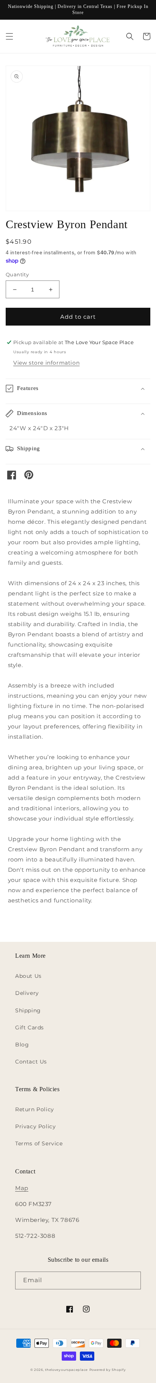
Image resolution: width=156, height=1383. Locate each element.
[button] (9, 36)
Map (21, 1188)
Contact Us (31, 1061)
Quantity (17, 274)
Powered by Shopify (107, 1370)
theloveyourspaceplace (66, 1370)
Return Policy (34, 1109)
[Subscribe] (132, 1280)
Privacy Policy (35, 1126)
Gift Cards (29, 1027)
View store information (46, 362)
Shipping (28, 1010)
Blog (22, 1044)
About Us (28, 976)
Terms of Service (39, 1143)
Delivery (27, 993)
